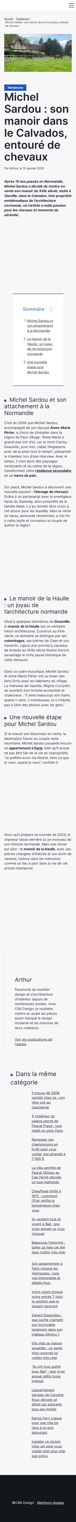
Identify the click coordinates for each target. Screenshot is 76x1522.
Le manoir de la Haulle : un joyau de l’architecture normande (39, 346)
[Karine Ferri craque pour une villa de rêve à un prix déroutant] (19, 1424)
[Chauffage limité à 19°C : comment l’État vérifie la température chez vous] (19, 1197)
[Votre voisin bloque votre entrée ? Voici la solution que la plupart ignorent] (19, 1297)
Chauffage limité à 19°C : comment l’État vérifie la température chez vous (46, 1200)
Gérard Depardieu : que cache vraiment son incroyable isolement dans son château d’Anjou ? (47, 1324)
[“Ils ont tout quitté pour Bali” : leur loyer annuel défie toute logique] (19, 1372)
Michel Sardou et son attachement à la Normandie (40, 326)
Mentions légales (50, 1503)
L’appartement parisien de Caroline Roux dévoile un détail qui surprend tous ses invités (48, 1399)
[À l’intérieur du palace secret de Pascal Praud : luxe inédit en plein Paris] (19, 1122)
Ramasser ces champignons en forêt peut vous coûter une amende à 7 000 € (48, 1149)
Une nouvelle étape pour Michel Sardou (38, 367)
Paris (38, 748)
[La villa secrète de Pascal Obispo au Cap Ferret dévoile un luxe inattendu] (19, 1173)
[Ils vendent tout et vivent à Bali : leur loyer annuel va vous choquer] (19, 1225)
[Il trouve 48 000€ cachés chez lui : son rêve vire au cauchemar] (19, 1099)
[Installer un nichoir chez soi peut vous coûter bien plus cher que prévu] (19, 1447)
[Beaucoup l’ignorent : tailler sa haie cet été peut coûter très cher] (19, 1248)
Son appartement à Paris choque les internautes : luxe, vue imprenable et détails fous (47, 1273)
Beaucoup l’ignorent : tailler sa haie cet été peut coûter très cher (48, 1247)
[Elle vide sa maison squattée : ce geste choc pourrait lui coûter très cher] (19, 1349)
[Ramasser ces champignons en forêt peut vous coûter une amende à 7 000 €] (19, 1145)
